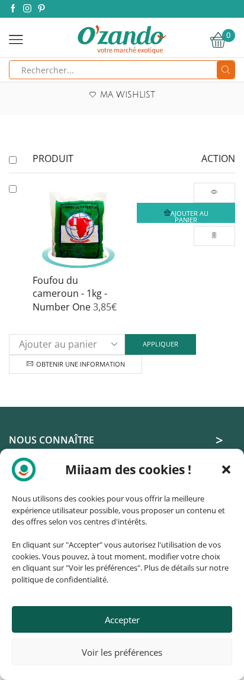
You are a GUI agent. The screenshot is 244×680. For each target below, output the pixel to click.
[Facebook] (13, 9)
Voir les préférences (122, 652)
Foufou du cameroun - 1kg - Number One (70, 294)
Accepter (122, 620)
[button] (226, 469)
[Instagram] (27, 9)
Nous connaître (51, 439)
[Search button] (226, 70)
